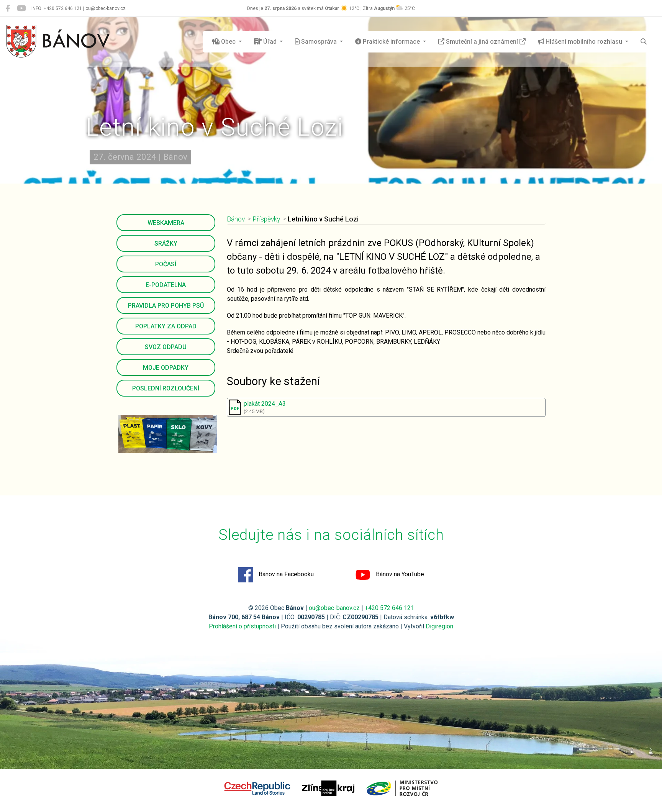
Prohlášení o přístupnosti (242, 626)
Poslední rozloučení (165, 388)
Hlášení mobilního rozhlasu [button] (584, 41)
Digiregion (439, 626)
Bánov (236, 219)
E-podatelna (166, 285)
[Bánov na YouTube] (21, 8)
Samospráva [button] (319, 41)
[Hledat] (643, 41)
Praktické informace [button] (391, 41)
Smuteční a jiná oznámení (481, 41)
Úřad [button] (270, 41)
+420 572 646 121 (389, 608)
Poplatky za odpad (166, 326)
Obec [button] (228, 41)
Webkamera (165, 222)
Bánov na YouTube (399, 574)
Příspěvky (266, 219)
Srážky (165, 243)
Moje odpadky (165, 367)
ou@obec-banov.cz (334, 608)
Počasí (165, 264)
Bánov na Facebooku (285, 574)
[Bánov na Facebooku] (8, 8)
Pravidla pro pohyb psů (166, 305)
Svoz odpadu (166, 347)
